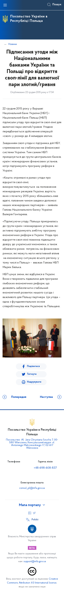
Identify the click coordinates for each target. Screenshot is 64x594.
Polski (35, 519)
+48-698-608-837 (45, 467)
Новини (12, 44)
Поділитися (33, 366)
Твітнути (32, 374)
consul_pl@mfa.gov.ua (32, 488)
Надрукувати (34, 382)
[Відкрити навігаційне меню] (5, 5)
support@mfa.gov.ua (35, 561)
